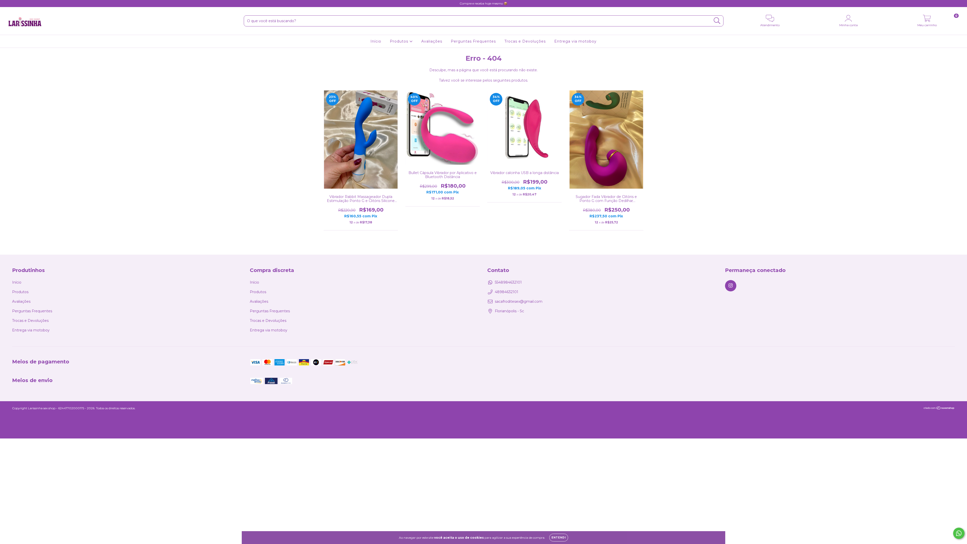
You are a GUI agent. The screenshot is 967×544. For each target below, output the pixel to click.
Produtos (399, 41)
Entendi (558, 537)
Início (375, 41)
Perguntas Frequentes (473, 41)
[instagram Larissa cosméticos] (7, 3)
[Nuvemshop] (939, 409)
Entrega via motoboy (575, 41)
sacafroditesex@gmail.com (518, 301)
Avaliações (431, 41)
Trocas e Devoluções (525, 41)
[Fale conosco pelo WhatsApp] (958, 533)
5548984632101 (508, 282)
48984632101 (506, 292)
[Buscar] (717, 21)
